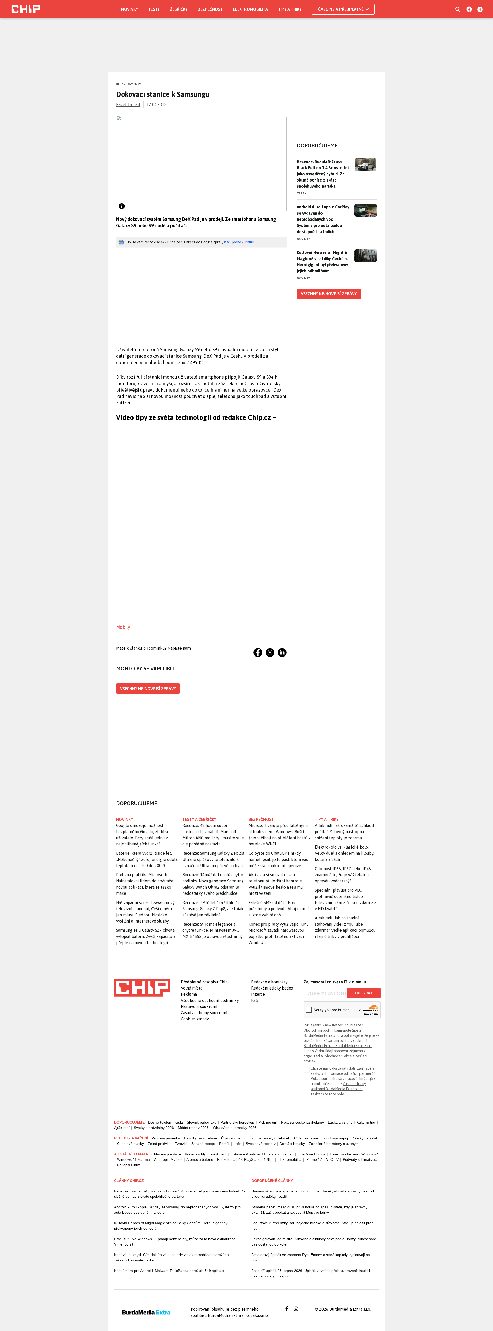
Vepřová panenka (165, 1138)
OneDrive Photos (311, 1154)
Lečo (238, 1144)
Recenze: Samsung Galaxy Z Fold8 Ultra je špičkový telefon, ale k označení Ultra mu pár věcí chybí (213, 859)
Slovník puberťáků (201, 1122)
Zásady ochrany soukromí (204, 1012)
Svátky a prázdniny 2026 (154, 1128)
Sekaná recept (203, 1144)
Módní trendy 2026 (193, 1128)
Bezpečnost (210, 9)
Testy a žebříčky (199, 819)
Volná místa (191, 988)
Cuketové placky (130, 1144)
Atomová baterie (199, 1159)
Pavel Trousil (128, 104)
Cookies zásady (195, 1018)
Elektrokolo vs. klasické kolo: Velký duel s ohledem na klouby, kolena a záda (344, 853)
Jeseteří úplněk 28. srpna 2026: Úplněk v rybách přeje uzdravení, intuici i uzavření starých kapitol (311, 1273)
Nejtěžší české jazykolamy (302, 1122)
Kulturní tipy (366, 1122)
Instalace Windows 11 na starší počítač (261, 1154)
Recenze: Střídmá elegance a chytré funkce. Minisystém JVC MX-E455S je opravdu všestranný (212, 930)
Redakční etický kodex (272, 988)
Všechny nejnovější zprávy (148, 688)
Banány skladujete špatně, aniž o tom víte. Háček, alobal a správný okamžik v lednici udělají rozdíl (313, 1194)
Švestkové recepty (261, 1144)
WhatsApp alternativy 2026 (235, 1128)
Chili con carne (306, 1138)
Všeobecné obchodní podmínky (210, 1000)
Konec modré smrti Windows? (353, 1154)
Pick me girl (267, 1122)
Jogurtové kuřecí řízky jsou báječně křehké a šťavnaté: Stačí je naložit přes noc (312, 1225)
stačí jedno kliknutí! (239, 242)
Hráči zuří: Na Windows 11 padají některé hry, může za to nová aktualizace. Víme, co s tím (175, 1241)
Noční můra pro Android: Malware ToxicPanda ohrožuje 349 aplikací (169, 1271)
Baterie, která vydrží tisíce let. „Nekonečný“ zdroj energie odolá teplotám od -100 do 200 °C (146, 859)
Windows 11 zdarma (133, 1159)
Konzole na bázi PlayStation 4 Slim (245, 1159)
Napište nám (179, 648)
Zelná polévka (159, 1144)
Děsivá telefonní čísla (165, 1122)
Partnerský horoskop (237, 1122)
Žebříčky (178, 9)
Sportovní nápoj (335, 1138)
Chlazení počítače (166, 1154)
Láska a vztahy (340, 1122)
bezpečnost (261, 819)
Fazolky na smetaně (200, 1138)
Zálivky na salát (364, 1138)
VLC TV (332, 1159)
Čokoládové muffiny (237, 1138)
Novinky (129, 9)
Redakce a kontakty (269, 982)
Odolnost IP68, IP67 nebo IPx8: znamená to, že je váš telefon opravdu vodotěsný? (343, 874)
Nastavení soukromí (199, 1006)
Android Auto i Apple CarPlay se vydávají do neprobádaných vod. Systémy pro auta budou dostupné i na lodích (323, 219)
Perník (224, 1144)
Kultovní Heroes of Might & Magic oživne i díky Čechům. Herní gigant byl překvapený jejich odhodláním (322, 261)
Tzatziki (181, 1144)
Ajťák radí (122, 1128)
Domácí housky (292, 1144)
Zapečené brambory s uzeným (334, 1144)
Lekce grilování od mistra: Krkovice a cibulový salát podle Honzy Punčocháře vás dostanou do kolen (314, 1241)
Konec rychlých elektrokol (205, 1154)
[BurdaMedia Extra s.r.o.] (142, 988)
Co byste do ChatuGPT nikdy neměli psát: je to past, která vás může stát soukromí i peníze (278, 859)
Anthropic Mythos (168, 1159)
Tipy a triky (289, 9)
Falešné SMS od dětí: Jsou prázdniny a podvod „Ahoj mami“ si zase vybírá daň (279, 908)
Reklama (189, 994)
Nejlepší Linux (128, 1165)
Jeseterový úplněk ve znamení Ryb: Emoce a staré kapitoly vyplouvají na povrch (311, 1257)
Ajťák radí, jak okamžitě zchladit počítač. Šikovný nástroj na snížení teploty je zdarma (344, 831)
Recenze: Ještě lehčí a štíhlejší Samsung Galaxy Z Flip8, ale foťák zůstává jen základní (212, 908)
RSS (254, 1000)
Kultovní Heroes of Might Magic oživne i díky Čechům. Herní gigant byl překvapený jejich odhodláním (171, 1225)
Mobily (123, 627)
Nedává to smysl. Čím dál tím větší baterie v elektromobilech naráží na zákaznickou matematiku (171, 1257)
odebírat (363, 993)
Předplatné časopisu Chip (204, 982)
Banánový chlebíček (273, 1138)
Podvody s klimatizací (360, 1159)
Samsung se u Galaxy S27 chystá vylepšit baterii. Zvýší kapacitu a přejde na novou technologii (145, 936)
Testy (154, 9)
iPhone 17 (314, 1159)
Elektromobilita (250, 9)
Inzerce (258, 994)
